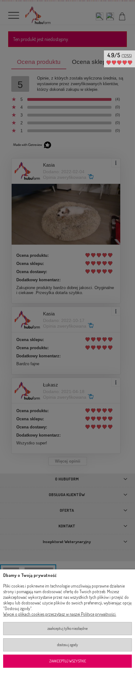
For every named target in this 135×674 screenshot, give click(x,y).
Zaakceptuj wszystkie (67, 661)
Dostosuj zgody (67, 644)
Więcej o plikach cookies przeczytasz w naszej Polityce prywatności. (59, 614)
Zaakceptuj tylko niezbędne (67, 628)
